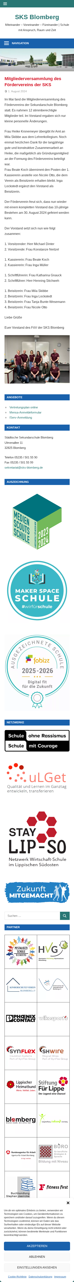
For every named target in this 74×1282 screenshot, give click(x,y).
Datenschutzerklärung (40, 1276)
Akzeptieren (37, 1246)
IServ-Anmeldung (20, 417)
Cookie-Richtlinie (17, 1276)
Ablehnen (37, 1256)
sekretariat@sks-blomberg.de (24, 467)
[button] (68, 1203)
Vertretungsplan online (23, 407)
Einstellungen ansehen (37, 1267)
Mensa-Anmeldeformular (25, 412)
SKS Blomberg (37, 17)
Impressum (60, 1276)
